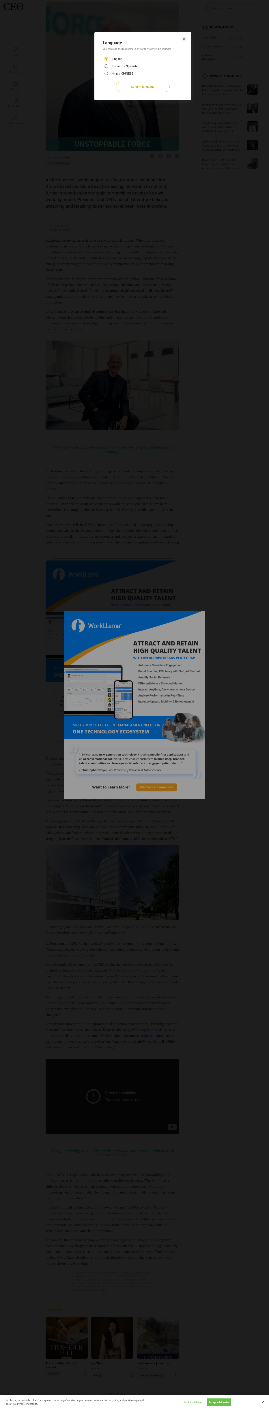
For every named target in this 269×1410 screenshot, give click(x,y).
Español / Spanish (124, 66)
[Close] (263, 1402)
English (117, 59)
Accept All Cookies (219, 1402)
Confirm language (142, 86)
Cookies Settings (193, 1402)
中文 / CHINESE (122, 73)
